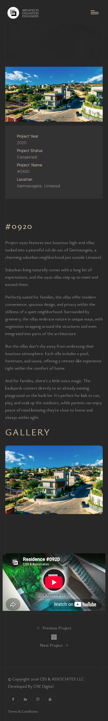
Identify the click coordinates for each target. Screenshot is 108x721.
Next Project (52, 645)
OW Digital (43, 686)
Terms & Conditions (23, 711)
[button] (11, 479)
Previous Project (56, 628)
